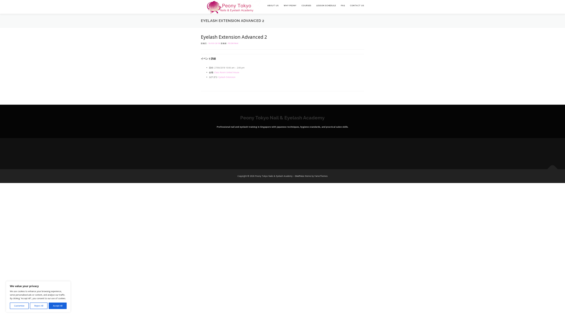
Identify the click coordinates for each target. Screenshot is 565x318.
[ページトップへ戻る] (552, 169)
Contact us (357, 5)
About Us (273, 5)
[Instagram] (279, 154)
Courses (306, 5)
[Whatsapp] (286, 154)
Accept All (57, 305)
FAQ (343, 5)
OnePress (299, 176)
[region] (38, 296)
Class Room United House (226, 72)
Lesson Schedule (326, 5)
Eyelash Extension (226, 77)
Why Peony (290, 5)
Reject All (38, 305)
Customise (19, 305)
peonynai (233, 43)
